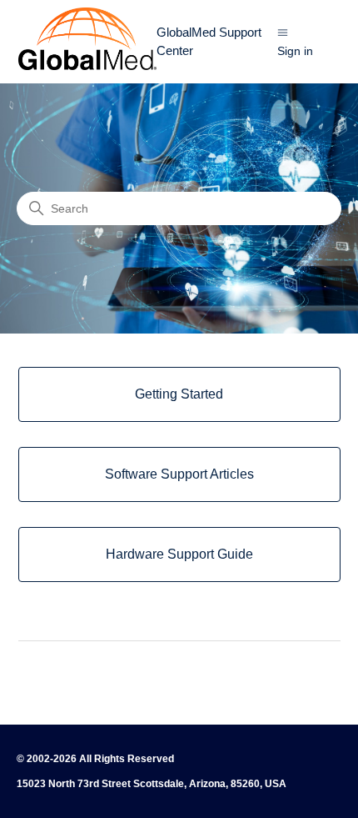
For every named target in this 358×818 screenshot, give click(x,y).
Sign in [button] (295, 51)
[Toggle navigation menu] (282, 32)
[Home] (87, 65)
